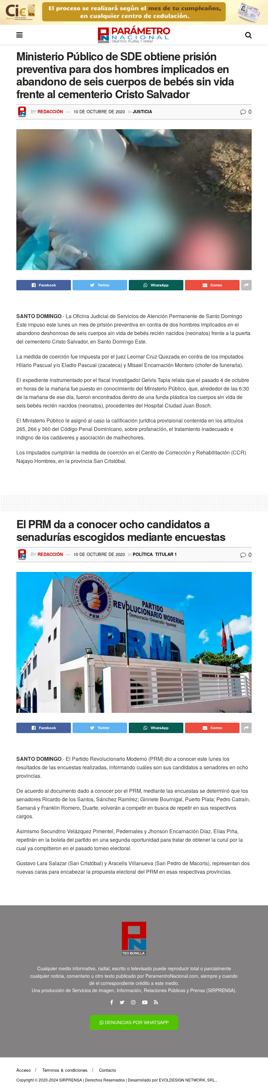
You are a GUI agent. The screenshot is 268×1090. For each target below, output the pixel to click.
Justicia (142, 111)
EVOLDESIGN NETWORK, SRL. (187, 1079)
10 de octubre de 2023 (99, 111)
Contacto (107, 1070)
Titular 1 (166, 554)
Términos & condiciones (65, 1070)
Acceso (23, 1070)
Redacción (50, 111)
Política (143, 554)
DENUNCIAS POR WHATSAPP (136, 1022)
